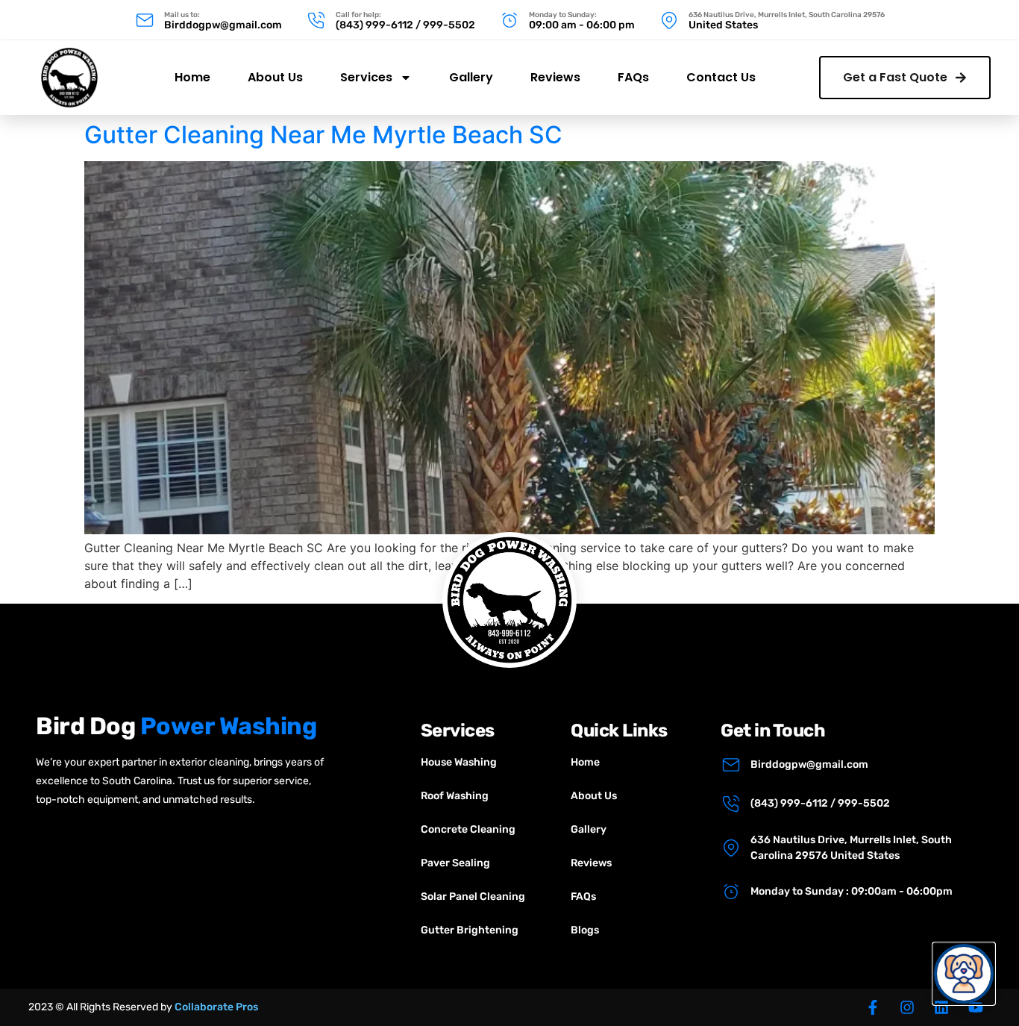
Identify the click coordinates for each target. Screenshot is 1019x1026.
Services (366, 77)
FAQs (633, 77)
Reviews (555, 77)
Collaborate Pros (216, 1007)
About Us (275, 77)
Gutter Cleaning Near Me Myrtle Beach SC (323, 134)
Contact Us (721, 77)
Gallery (471, 77)
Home (192, 77)
